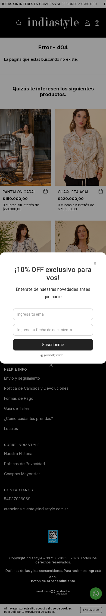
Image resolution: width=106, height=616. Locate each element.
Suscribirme (53, 344)
